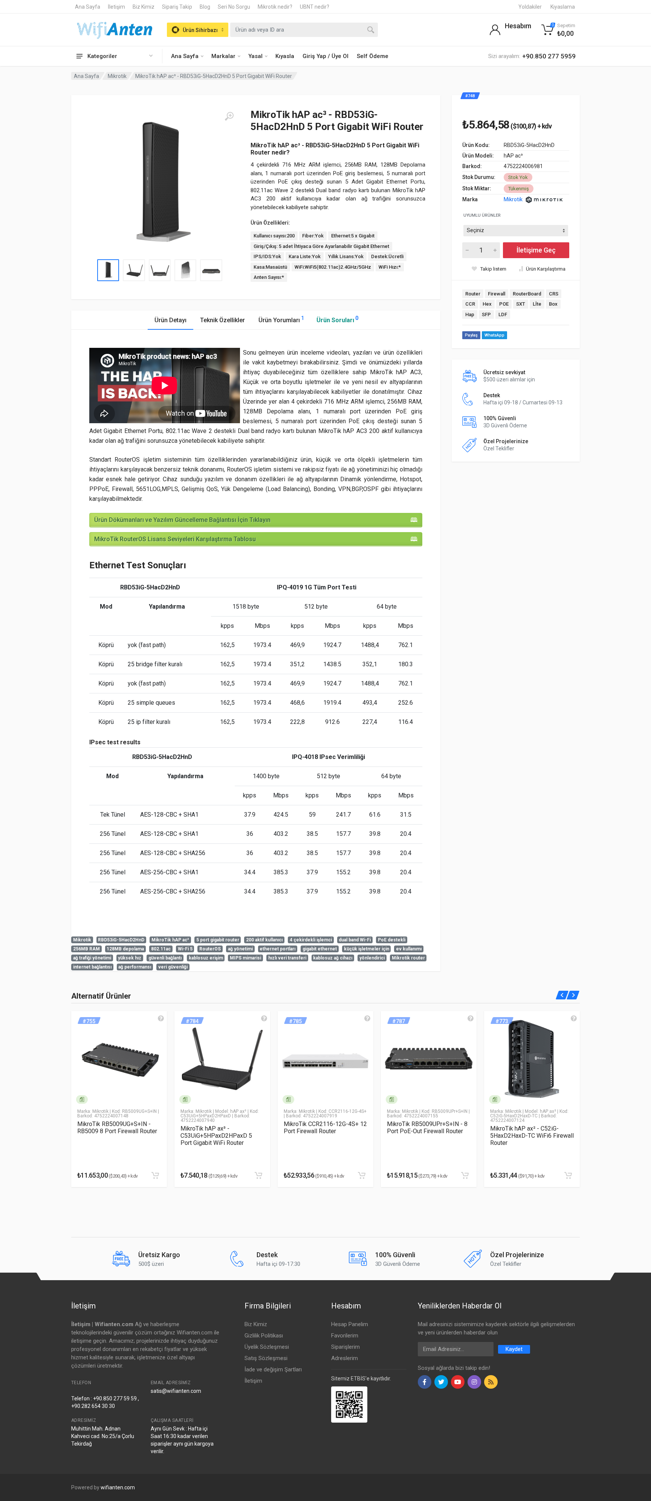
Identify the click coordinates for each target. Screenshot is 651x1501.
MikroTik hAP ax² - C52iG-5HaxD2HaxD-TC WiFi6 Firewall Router (532, 1135)
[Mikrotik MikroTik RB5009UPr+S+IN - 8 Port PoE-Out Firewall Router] (429, 1059)
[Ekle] (155, 1175)
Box (553, 304)
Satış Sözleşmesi (266, 1358)
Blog (205, 6)
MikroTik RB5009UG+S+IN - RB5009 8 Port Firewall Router (117, 1127)
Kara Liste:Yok (305, 256)
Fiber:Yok (313, 236)
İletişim (116, 6)
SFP (486, 314)
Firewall (496, 294)
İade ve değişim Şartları (273, 1369)
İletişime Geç (536, 250)
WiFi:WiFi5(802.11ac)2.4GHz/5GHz (333, 267)
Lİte (537, 304)
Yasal (255, 56)
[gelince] (161, 1018)
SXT (520, 304)
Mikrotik (117, 76)
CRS (553, 294)
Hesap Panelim (349, 1324)
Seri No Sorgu (234, 6)
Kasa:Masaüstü (270, 267)
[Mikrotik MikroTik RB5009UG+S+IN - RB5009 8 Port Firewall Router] (119, 1059)
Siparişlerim (345, 1346)
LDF (502, 314)
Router (472, 294)
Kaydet (514, 1349)
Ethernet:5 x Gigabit (352, 236)
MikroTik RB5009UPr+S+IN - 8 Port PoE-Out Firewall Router (427, 1127)
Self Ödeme (372, 56)
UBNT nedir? (314, 6)
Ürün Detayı (170, 320)
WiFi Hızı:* (390, 267)
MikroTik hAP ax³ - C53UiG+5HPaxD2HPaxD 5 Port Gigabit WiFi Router (216, 1135)
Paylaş (471, 335)
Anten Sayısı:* (269, 277)
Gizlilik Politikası (264, 1335)
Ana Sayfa (87, 6)
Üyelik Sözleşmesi (267, 1346)
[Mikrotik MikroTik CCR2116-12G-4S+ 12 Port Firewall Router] (325, 1059)
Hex (487, 304)
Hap (469, 314)
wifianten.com (118, 1487)
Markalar (223, 56)
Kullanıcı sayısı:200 (274, 236)
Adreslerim (344, 1358)
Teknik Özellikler (222, 320)
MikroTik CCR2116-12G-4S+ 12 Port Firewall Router (325, 1127)
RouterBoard (527, 294)
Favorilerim (344, 1335)
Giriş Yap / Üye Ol (325, 56)
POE (504, 304)
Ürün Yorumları (281, 319)
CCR (470, 304)
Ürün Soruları (337, 319)
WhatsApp (494, 335)
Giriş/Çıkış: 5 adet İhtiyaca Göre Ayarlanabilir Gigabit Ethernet (321, 246)
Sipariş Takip (177, 6)
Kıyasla (284, 56)
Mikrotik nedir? (275, 6)
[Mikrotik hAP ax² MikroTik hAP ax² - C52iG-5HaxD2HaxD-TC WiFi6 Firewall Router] (532, 1059)
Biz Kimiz (143, 6)
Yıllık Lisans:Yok (346, 256)
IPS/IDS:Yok (267, 256)
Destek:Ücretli (387, 256)
